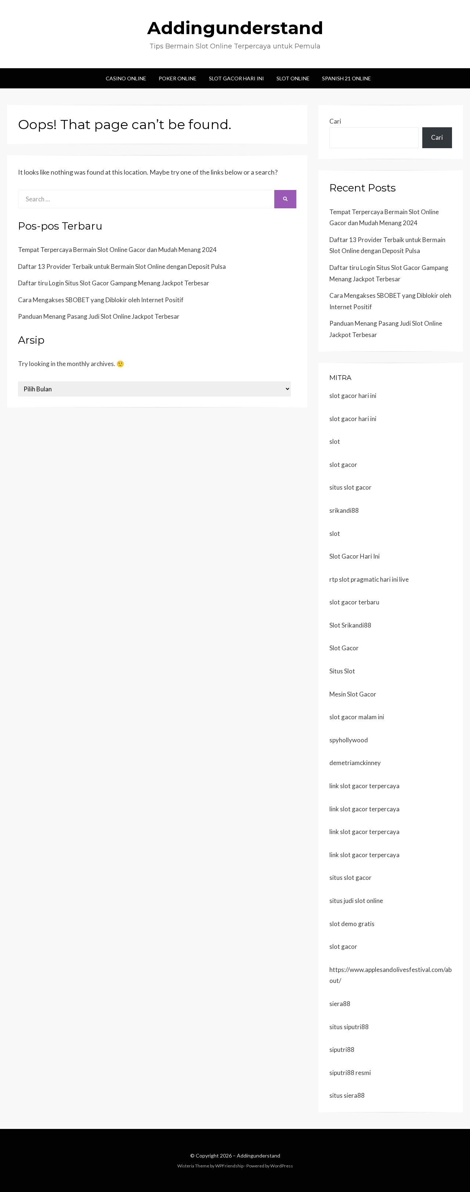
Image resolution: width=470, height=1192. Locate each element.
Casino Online (126, 78)
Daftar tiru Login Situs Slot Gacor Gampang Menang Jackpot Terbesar (113, 283)
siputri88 (341, 1049)
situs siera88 (347, 1095)
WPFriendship (229, 1166)
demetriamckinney (355, 763)
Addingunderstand (235, 28)
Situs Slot (342, 671)
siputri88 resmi (350, 1072)
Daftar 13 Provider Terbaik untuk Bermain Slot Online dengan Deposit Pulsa (122, 266)
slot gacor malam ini (356, 717)
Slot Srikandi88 (350, 625)
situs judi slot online (356, 900)
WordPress (281, 1166)
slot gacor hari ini (352, 395)
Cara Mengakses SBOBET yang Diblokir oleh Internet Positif (101, 300)
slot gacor (343, 464)
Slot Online (293, 78)
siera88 (339, 1004)
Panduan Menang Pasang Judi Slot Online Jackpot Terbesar (99, 316)
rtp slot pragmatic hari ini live (369, 579)
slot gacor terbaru (354, 602)
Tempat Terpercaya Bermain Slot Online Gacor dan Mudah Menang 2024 (117, 249)
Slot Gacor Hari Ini (236, 78)
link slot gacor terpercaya (364, 786)
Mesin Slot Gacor (352, 694)
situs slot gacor (350, 487)
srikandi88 (344, 510)
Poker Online (177, 78)
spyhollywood (348, 740)
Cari (335, 121)
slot (334, 441)
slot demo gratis (352, 924)
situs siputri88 (349, 1027)
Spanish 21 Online (346, 78)
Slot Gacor (344, 648)
